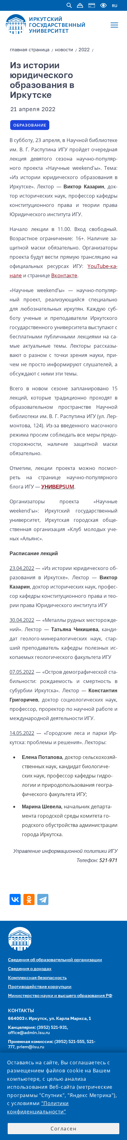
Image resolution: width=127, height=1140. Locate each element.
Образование (29, 125)
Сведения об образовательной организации (55, 960)
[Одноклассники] (29, 899)
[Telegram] (43, 899)
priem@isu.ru (30, 1047)
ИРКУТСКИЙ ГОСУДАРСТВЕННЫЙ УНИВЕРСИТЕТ (57, 25)
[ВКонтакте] (16, 899)
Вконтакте (64, 275)
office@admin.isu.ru (29, 1033)
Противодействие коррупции (40, 987)
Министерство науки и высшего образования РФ (60, 996)
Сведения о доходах (29, 969)
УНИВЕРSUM (57, 486)
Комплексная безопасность (37, 978)
